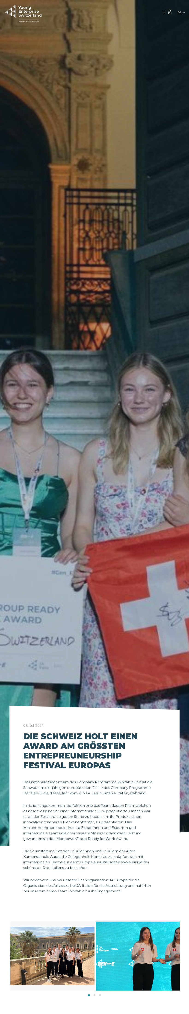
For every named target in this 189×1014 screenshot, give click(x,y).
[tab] (89, 995)
